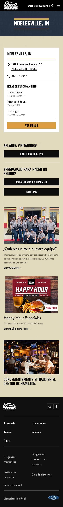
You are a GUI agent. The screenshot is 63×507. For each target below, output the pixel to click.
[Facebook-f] (56, 406)
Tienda (7, 432)
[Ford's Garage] (9, 406)
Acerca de (9, 423)
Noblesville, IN (19, 53)
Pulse (7, 441)
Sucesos (36, 432)
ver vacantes (11, 268)
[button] (58, 6)
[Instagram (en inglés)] (50, 406)
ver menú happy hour (16, 328)
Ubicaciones (39, 423)
